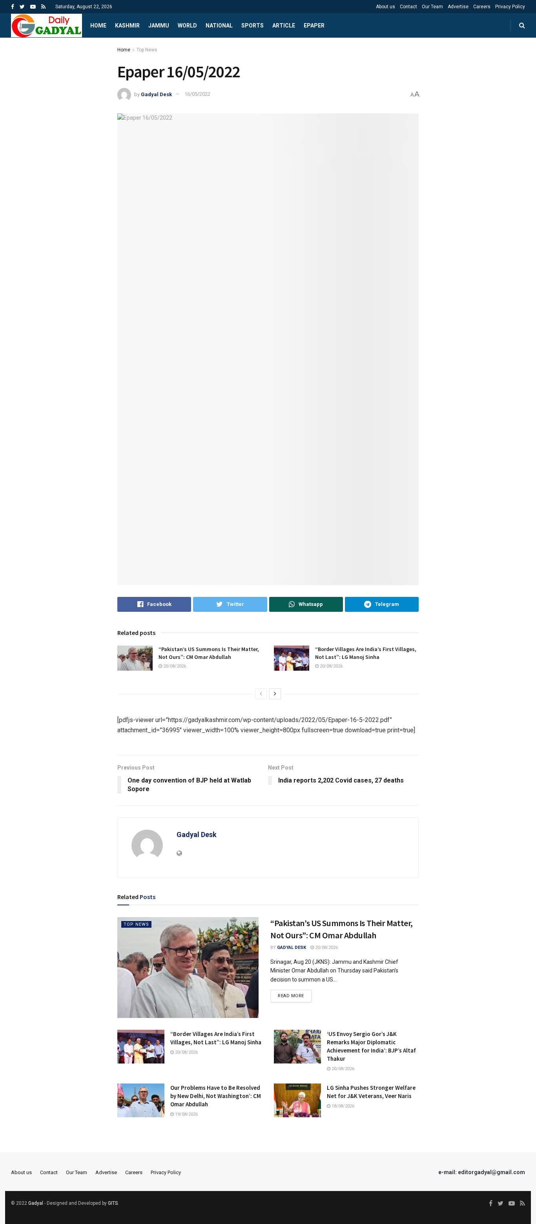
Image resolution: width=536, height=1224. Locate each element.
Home (98, 25)
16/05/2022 (197, 94)
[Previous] (261, 693)
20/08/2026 (174, 666)
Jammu (158, 25)
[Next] (275, 693)
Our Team (432, 6)
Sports (252, 25)
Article (283, 25)
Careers (481, 6)
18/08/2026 (342, 1106)
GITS (113, 1203)
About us (385, 6)
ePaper (314, 25)
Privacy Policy (510, 6)
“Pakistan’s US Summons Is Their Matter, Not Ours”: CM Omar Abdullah (209, 653)
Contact (408, 6)
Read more (291, 995)
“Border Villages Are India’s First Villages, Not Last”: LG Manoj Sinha (365, 653)
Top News (147, 50)
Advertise (458, 6)
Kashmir (127, 25)
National (219, 25)
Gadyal (35, 1203)
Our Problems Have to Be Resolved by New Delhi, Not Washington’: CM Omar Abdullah (215, 1096)
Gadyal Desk (156, 94)
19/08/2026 (186, 1114)
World (187, 25)
